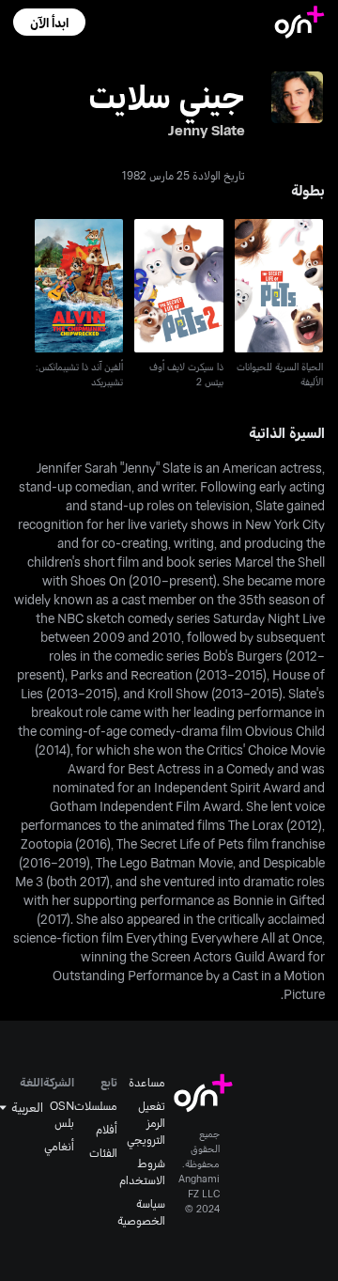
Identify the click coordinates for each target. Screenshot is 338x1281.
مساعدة (147, 1081)
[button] (49, 22)
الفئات (103, 1152)
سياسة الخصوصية (141, 1211)
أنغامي (59, 1145)
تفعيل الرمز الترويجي (146, 1122)
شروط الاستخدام (142, 1171)
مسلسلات (95, 1105)
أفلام (106, 1128)
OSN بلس (62, 1114)
